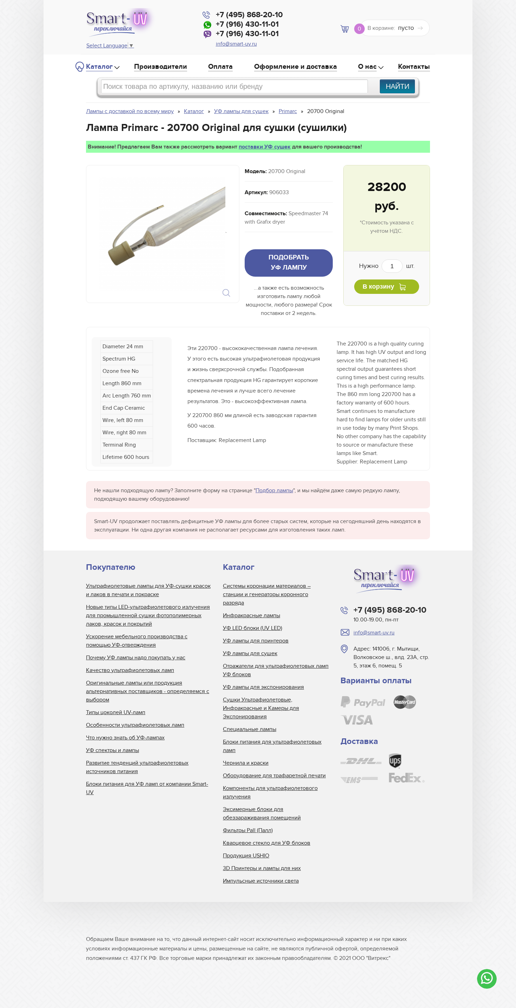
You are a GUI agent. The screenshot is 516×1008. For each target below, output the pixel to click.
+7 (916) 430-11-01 (247, 24)
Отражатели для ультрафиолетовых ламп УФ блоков (276, 670)
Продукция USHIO (246, 855)
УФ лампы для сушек (250, 653)
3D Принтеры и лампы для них (262, 868)
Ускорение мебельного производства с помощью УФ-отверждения (136, 640)
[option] (162, 234)
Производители (160, 66)
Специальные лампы (249, 729)
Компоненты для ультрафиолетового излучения (270, 792)
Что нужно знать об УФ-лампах (125, 737)
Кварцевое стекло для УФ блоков (266, 842)
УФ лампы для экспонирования (263, 687)
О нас (367, 66)
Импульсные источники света (261, 880)
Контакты (414, 66)
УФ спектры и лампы (112, 750)
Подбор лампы (274, 490)
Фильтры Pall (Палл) (248, 830)
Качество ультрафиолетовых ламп (130, 670)
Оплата (220, 66)
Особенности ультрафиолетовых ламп (135, 725)
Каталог (99, 66)
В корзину (378, 286)
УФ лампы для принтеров (256, 640)
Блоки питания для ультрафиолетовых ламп (272, 746)
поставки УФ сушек (265, 146)
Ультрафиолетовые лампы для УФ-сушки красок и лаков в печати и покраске (148, 590)
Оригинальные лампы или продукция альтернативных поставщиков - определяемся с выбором (147, 691)
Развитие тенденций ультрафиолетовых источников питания (137, 767)
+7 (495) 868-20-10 (249, 15)
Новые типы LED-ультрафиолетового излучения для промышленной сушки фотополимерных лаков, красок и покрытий (148, 615)
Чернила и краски (246, 762)
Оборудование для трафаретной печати (274, 775)
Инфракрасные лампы (251, 615)
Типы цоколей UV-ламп (115, 712)
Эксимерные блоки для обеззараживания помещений (262, 813)
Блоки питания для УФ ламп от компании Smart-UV (147, 788)
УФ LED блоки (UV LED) (252, 628)
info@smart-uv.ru (236, 43)
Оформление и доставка (295, 66)
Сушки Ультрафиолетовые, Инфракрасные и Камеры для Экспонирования (261, 708)
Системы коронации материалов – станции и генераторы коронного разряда (267, 594)
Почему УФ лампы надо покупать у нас (135, 657)
